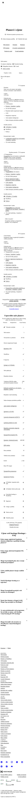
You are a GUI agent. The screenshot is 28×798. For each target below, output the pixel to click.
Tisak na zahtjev (5, 708)
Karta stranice (4, 735)
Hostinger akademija (6, 752)
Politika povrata (4, 776)
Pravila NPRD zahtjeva (6, 774)
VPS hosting (4, 660)
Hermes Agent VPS (5, 673)
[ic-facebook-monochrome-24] (7, 762)
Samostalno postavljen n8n (7, 662)
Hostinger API (4, 714)
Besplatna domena (5, 686)
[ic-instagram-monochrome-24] (12, 762)
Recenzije (3, 719)
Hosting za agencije (5, 671)
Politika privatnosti (21, 774)
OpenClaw (3, 675)
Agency (20, 73)
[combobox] (14, 77)
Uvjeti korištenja (22, 776)
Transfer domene (5, 692)
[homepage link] (3, 3)
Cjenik (2, 717)
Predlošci (3, 706)
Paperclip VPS (4, 677)
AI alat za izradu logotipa (7, 710)
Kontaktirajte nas (5, 754)
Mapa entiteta (4, 737)
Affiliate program (5, 721)
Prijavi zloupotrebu (5, 756)
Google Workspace (5, 679)
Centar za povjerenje (6, 733)
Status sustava (4, 731)
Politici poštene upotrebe (17, 300)
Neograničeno (13, 322)
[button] (14, 540)
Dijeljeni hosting (5, 656)
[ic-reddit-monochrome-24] (1, 766)
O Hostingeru (4, 741)
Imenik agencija (4, 727)
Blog (2, 745)
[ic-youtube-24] (22, 762)
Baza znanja (4, 750)
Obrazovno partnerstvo (6, 723)
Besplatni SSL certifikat (6, 690)
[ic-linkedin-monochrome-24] (1, 762)
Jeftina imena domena (6, 684)
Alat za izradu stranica (6, 700)
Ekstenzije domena (5, 694)
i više (12, 784)
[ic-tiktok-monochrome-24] (7, 766)
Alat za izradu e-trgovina (7, 704)
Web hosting (4, 654)
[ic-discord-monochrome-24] (12, 766)
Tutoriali (3, 748)
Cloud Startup (23, 322)
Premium (5, 322)
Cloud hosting (4, 667)
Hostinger (3, 648)
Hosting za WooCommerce (7, 669)
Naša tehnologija (5, 743)
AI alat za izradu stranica (7, 702)
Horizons (3, 698)
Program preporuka (5, 725)
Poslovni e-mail (4, 664)
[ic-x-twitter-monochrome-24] (17, 762)
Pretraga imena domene (6, 682)
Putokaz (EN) (4, 729)
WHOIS (3, 688)
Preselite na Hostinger (6, 712)
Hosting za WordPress (6, 658)
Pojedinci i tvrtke (7, 73)
